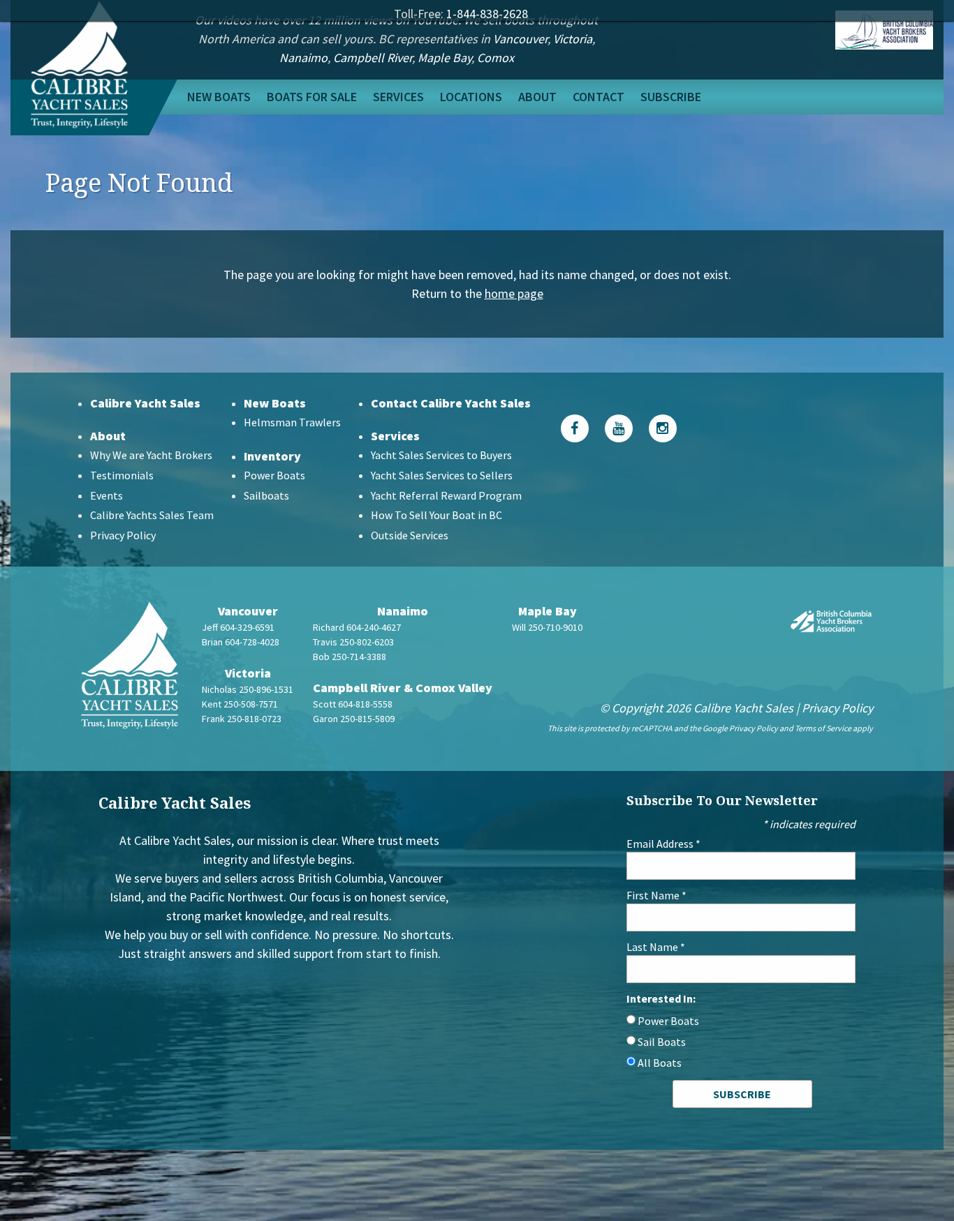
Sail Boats (662, 1042)
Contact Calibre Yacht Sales (451, 403)
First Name (656, 895)
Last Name (655, 947)
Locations (471, 97)
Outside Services (409, 535)
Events (106, 495)
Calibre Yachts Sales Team (152, 515)
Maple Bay (444, 58)
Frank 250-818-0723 (241, 718)
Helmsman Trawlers (292, 422)
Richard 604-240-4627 (357, 627)
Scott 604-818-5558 (352, 704)
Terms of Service (823, 728)
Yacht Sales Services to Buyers (441, 455)
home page (514, 293)
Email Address (663, 844)
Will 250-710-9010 (547, 627)
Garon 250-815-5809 (354, 718)
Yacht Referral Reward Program (446, 495)
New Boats (219, 97)
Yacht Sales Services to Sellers (442, 475)
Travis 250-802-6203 (353, 642)
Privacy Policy (123, 535)
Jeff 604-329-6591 (238, 627)
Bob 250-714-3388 (349, 656)
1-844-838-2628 (487, 14)
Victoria (572, 39)
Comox (495, 58)
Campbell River (372, 58)
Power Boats (274, 475)
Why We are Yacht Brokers (151, 455)
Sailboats (266, 495)
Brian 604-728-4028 (240, 642)
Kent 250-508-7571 (240, 704)
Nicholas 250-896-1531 (247, 689)
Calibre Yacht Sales (145, 403)
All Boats (660, 1063)
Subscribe (670, 97)
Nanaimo (303, 58)
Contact (598, 97)
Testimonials (122, 475)
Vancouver (520, 39)
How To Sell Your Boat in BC (436, 515)
